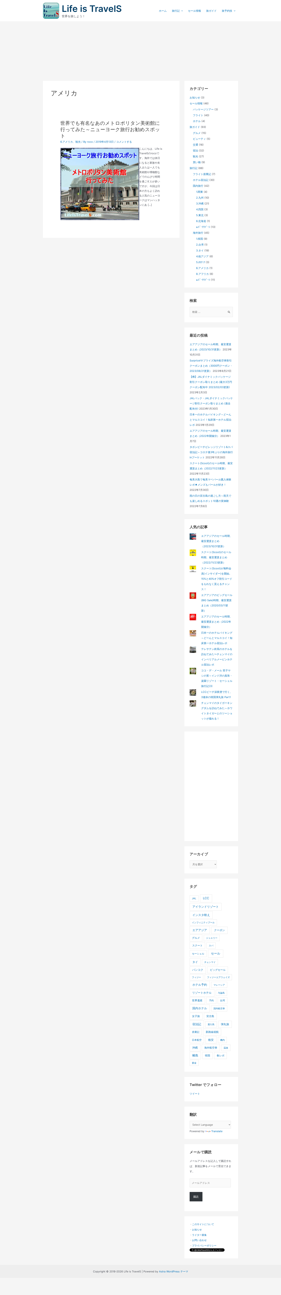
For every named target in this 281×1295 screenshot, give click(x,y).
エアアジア (199, 930)
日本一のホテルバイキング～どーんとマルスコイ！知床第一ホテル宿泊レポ (210, 419)
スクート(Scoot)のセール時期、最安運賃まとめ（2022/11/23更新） (216, 557)
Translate (216, 1131)
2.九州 (200, 197)
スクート (197, 945)
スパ (211, 945)
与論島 (221, 992)
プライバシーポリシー (204, 1245)
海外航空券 (210, 1047)
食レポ (220, 1055)
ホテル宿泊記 (200, 180)
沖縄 (195, 1047)
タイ (195, 962)
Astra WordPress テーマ (173, 1271)
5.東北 (200, 215)
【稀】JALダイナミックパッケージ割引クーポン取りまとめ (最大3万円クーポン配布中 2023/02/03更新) (211, 382)
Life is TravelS (92, 8)
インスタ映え (201, 915)
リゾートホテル (202, 992)
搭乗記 (195, 1031)
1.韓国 (199, 238)
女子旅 (196, 1016)
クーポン (219, 930)
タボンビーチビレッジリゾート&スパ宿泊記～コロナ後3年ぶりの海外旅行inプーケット (211, 452)
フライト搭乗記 (202, 174)
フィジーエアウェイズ (218, 977)
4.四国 (199, 209)
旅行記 (176, 10)
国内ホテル (199, 1008)
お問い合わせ (199, 1240)
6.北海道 (201, 221)
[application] (181, 10)
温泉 (226, 1047)
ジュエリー (211, 937)
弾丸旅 (225, 1024)
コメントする (124, 141)
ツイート (195, 1093)
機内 (222, 1040)
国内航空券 (219, 1008)
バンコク (197, 969)
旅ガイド (211, 10)
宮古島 (210, 1016)
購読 (196, 1196)
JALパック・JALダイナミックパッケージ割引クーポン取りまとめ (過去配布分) (211, 403)
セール (215, 953)
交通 (195, 144)
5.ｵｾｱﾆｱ (200, 262)
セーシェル (198, 953)
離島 (195, 1055)
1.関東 (199, 191)
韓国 (207, 1055)
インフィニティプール (203, 922)
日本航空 (197, 1040)
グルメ (197, 133)
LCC (206, 898)
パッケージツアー (203, 109)
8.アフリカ (202, 273)
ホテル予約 (199, 984)
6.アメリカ (66, 141)
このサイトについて (203, 1224)
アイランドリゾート (205, 906)
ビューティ (199, 138)
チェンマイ (210, 962)
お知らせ (195, 97)
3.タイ (200, 250)
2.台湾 (200, 244)
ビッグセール (218, 969)
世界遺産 (197, 1000)
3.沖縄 (200, 203)
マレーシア (219, 984)
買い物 (197, 162)
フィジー (196, 977)
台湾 (222, 1000)
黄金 (194, 1062)
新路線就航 (212, 1031)
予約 (211, 1000)
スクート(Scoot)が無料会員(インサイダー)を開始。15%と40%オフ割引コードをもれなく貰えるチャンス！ (216, 579)
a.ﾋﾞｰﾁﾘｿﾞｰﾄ (203, 227)
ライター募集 (199, 1234)
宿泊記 (196, 1024)
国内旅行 (198, 185)
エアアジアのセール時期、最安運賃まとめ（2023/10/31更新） (216, 541)
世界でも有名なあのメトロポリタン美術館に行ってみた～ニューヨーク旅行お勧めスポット (110, 129)
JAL (194, 898)
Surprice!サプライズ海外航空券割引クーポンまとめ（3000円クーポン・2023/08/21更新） (211, 366)
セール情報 (194, 10)
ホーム (163, 10)
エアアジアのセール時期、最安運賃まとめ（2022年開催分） (216, 621)
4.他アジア (202, 256)
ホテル (197, 121)
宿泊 (195, 150)
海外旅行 (198, 232)
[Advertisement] (140, 46)
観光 (78, 141)
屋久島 (211, 1024)
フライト (198, 115)
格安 (211, 1039)
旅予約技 (227, 10)
